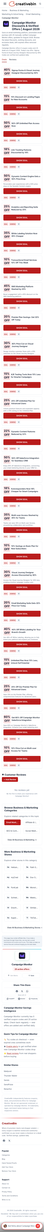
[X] (9, 1141)
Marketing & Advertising (12, 14)
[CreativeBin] (22, 3)
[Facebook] (4, 1141)
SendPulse (8, 1084)
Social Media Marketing (32, 831)
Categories (6, 1155)
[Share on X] (22, 991)
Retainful (8, 1089)
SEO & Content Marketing (13, 831)
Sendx (6, 1080)
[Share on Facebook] (17, 991)
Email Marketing (33, 14)
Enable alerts (12, 1046)
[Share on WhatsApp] (27, 991)
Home (4, 10)
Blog (3, 1159)
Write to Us (6, 1200)
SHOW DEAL (22, 81)
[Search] (39, 4)
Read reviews (13, 1053)
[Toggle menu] (5, 4)
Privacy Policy (7, 1192)
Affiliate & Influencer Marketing (32, 822)
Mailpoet (8, 1071)
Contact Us (6, 1188)
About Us (5, 1184)
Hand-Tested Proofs (9, 1163)
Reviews (12, 59)
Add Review (10, 779)
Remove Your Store (9, 1171)
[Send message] (38, 1226)
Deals (4, 59)
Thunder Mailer (10, 1075)
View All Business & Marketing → (22, 840)
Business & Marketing (19, 10)
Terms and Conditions (10, 1196)
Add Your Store (7, 1167)
